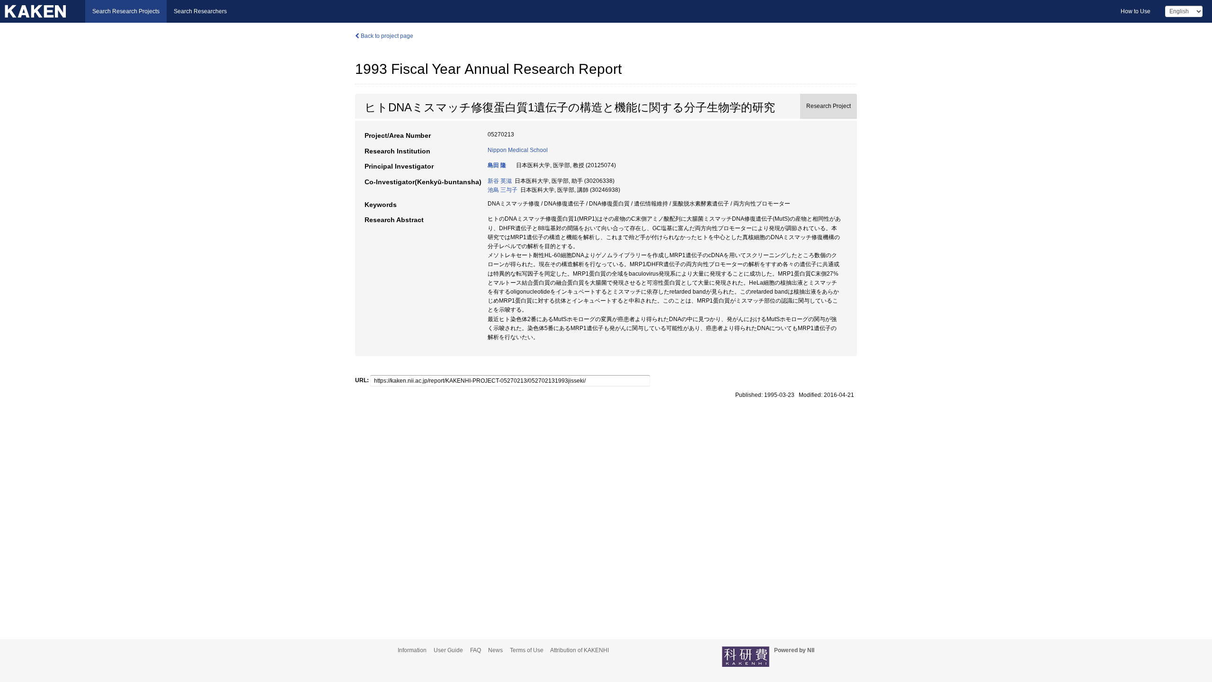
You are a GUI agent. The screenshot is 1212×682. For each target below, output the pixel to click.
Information (412, 650)
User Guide (448, 650)
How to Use (1135, 11)
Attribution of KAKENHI (579, 650)
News (495, 650)
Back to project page (386, 36)
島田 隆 (497, 165)
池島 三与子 (502, 190)
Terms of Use (527, 650)
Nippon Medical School (518, 150)
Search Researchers (200, 11)
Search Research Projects (126, 11)
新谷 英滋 (500, 181)
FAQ (475, 650)
